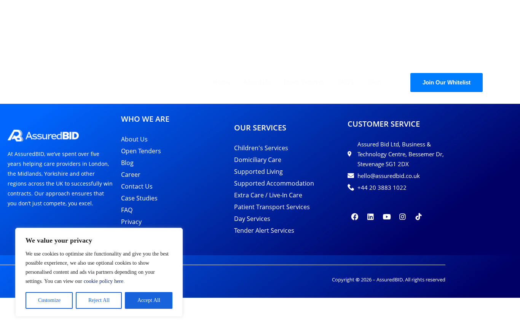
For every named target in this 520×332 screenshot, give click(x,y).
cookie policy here (103, 281)
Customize (49, 300)
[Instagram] (403, 217)
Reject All (99, 300)
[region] (99, 272)
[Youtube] (387, 217)
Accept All (148, 300)
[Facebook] (355, 217)
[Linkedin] (371, 217)
